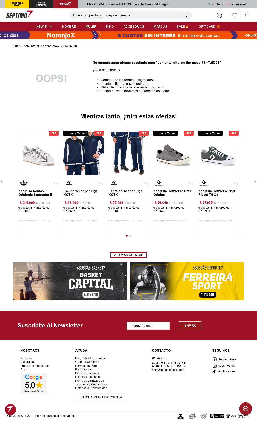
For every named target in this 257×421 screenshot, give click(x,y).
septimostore (227, 365)
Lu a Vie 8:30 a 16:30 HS (169, 362)
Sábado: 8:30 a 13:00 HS (169, 365)
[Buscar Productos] (186, 15)
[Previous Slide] (1, 36)
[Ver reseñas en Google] (34, 383)
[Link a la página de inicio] (17, 46)
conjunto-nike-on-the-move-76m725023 (50, 46)
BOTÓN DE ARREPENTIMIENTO (100, 396)
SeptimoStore (227, 359)
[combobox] (131, 15)
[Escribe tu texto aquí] (192, 416)
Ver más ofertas (128, 255)
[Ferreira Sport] (187, 281)
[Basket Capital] (70, 281)
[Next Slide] (256, 36)
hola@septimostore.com (168, 369)
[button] (22, 174)
